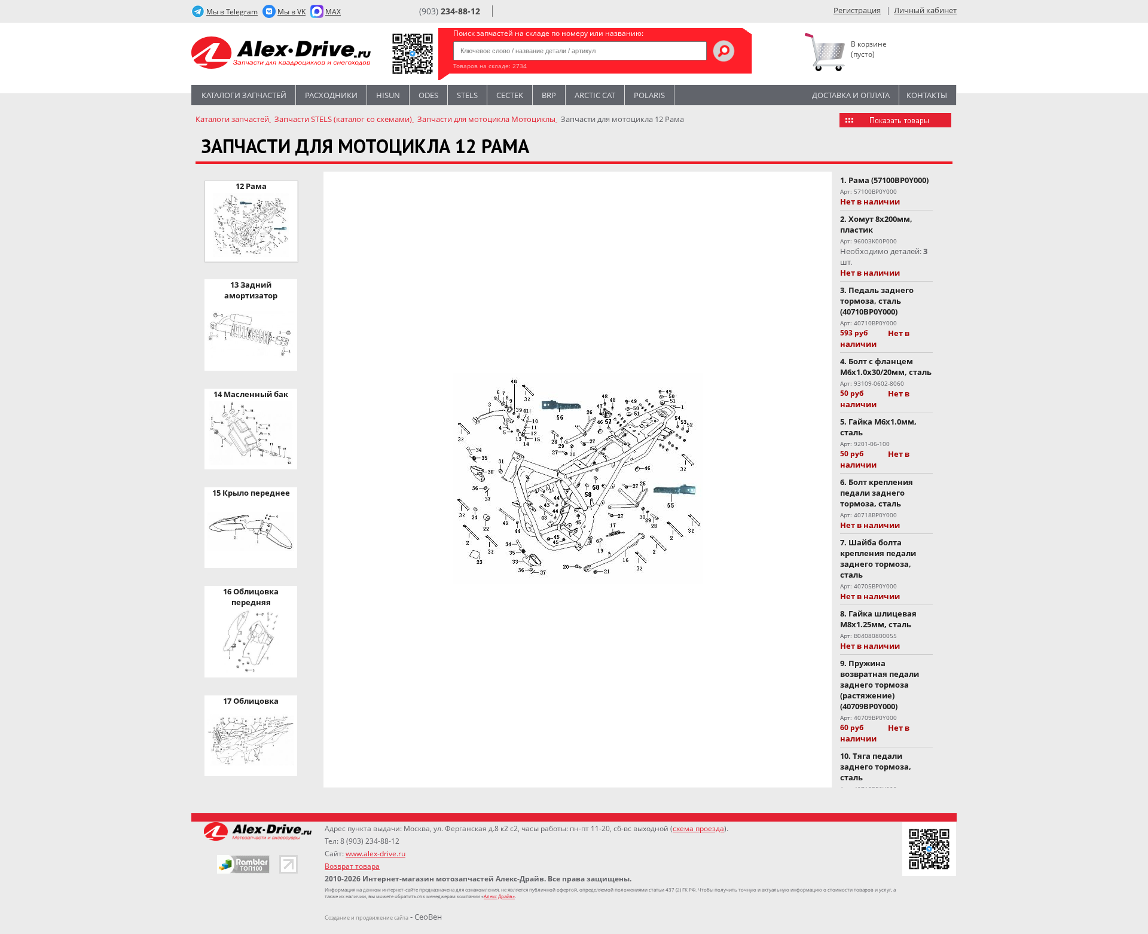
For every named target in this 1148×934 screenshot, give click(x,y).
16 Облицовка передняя (251, 597)
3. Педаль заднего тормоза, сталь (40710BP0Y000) (877, 301)
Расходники (331, 95)
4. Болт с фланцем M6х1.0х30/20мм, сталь (886, 366)
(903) (449, 11)
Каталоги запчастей (243, 95)
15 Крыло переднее (251, 492)
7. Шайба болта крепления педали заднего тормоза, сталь (878, 558)
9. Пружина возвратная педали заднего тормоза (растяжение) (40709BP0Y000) (879, 685)
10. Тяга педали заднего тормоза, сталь (875, 766)
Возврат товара (352, 866)
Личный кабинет (925, 10)
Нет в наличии (870, 201)
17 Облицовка (251, 700)
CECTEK (509, 95)
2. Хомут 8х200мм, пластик (876, 224)
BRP (549, 95)
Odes (428, 95)
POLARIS (649, 95)
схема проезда (698, 828)
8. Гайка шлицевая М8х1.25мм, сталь (878, 619)
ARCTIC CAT (595, 95)
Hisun (388, 95)
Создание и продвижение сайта (366, 917)
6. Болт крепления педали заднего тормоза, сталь (876, 493)
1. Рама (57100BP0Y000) (884, 180)
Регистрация (857, 10)
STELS (467, 95)
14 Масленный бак (250, 394)
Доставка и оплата (851, 95)
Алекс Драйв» (499, 896)
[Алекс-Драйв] (281, 54)
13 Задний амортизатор (250, 290)
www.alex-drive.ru (375, 853)
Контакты (926, 95)
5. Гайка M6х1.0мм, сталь (878, 427)
